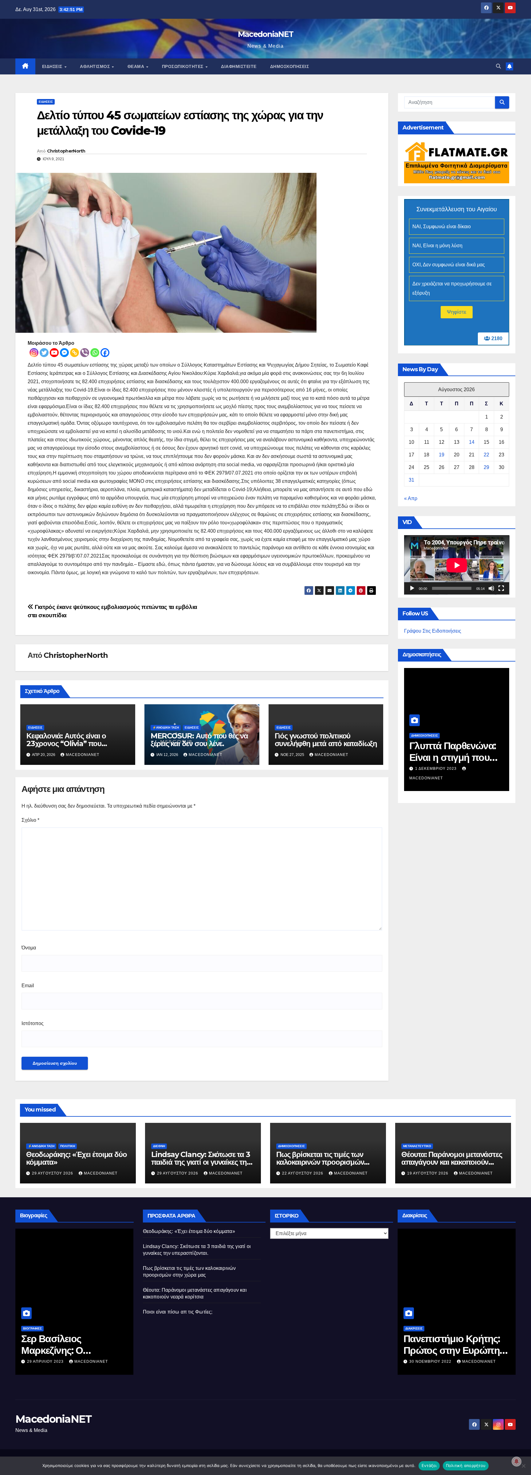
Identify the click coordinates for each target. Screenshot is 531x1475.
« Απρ (410, 498)
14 (471, 442)
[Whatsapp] (94, 352)
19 (441, 455)
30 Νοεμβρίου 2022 (431, 1361)
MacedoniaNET (265, 34)
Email (28, 985)
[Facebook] (104, 352)
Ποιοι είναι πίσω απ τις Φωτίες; (178, 1311)
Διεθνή (159, 1146)
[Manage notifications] (516, 1461)
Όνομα (29, 947)
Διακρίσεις (414, 1328)
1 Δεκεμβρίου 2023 (436, 768)
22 (486, 455)
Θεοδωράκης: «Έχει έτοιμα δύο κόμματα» (76, 1158)
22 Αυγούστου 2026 (303, 1173)
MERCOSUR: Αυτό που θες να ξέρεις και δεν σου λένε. (199, 739)
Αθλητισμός (95, 66)
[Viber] (84, 352)
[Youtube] (54, 352)
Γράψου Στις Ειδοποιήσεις (432, 631)
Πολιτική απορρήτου (466, 1465)
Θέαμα (137, 66)
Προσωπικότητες (183, 66)
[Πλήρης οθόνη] (501, 589)
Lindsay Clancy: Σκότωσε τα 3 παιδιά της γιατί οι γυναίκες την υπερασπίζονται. (200, 1162)
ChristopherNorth (66, 151)
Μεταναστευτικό (417, 1146)
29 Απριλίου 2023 (46, 1361)
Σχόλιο (30, 820)
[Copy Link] (74, 352)
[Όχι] (523, 1466)
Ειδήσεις (53, 66)
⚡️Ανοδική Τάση (165, 727)
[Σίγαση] (491, 589)
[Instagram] (34, 352)
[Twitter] (44, 352)
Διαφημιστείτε (239, 66)
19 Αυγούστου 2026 (428, 1173)
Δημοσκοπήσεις (289, 66)
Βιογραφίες (32, 1328)
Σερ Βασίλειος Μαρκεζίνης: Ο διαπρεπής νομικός (63, 1350)
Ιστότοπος (33, 1023)
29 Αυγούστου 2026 (53, 1173)
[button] (498, 66)
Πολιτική (67, 1146)
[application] (456, 565)
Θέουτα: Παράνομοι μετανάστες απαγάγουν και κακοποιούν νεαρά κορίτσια (451, 1162)
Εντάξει (429, 1465)
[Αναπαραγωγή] (412, 589)
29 (486, 467)
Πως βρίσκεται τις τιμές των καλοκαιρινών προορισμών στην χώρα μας (320, 1162)
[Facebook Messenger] (64, 352)
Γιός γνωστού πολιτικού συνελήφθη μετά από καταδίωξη (326, 739)
